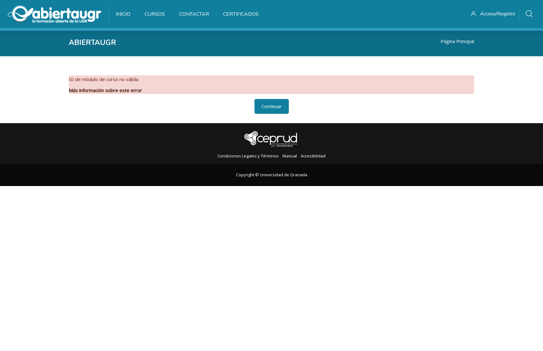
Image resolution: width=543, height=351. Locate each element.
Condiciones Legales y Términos (248, 156)
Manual (289, 156)
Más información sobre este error (105, 90)
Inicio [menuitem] (123, 14)
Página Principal (457, 41)
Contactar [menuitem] (194, 14)
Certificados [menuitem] (241, 14)
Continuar (271, 106)
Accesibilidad (313, 156)
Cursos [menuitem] (155, 14)
